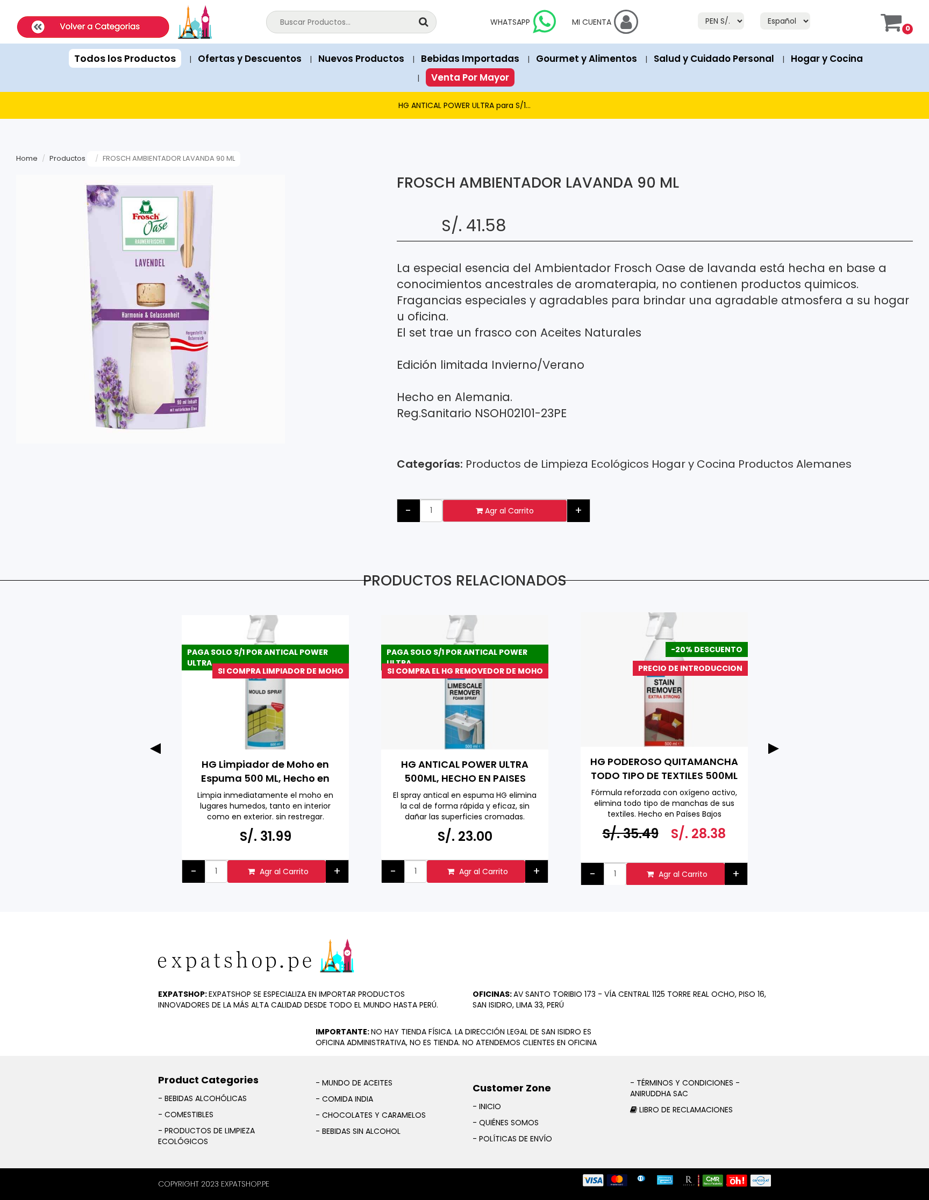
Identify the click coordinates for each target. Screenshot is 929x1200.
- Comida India (344, 1099)
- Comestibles (185, 1114)
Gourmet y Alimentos (586, 58)
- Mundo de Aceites (354, 1082)
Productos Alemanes (795, 464)
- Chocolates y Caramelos (371, 1115)
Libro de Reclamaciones (686, 1109)
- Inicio (487, 1106)
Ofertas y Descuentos (250, 58)
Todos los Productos (125, 58)
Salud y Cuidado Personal (714, 58)
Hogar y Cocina (827, 58)
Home (27, 158)
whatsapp (510, 22)
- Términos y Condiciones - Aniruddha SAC (685, 1088)
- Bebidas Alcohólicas (202, 1098)
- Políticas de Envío (512, 1138)
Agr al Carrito (508, 510)
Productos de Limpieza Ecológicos (557, 464)
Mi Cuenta (591, 22)
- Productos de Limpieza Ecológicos (206, 1136)
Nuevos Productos (361, 58)
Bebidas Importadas (470, 58)
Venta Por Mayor (470, 77)
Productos (67, 158)
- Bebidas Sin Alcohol (358, 1131)
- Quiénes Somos (506, 1122)
